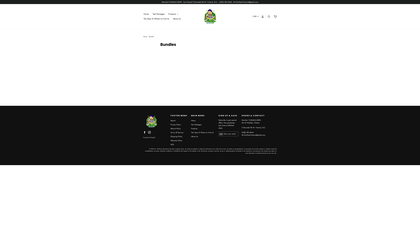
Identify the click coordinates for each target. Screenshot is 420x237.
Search (173, 120)
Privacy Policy (176, 124)
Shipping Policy (176, 136)
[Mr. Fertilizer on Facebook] (144, 132)
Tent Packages (159, 14)
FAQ (172, 144)
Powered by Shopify (149, 137)
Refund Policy (176, 128)
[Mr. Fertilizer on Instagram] (149, 132)
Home (146, 14)
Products (172, 14)
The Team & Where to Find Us (156, 18)
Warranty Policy (176, 140)
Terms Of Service (177, 132)
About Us (177, 18)
